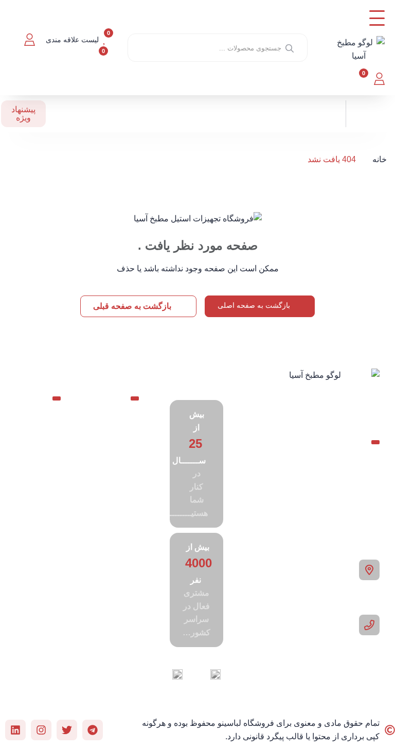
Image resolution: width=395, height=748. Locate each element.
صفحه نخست (117, 437)
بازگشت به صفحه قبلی (133, 306)
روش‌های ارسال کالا (32, 561)
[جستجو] (289, 48)
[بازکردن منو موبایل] (377, 18)
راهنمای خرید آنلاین (32, 530)
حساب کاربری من (31, 437)
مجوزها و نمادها (35, 592)
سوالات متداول (116, 489)
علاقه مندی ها (30, 468)
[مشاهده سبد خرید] (357, 79)
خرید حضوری (115, 520)
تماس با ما (111, 546)
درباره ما (114, 566)
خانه (379, 159)
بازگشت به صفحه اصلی (255, 305)
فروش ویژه (38, 499)
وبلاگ (119, 463)
